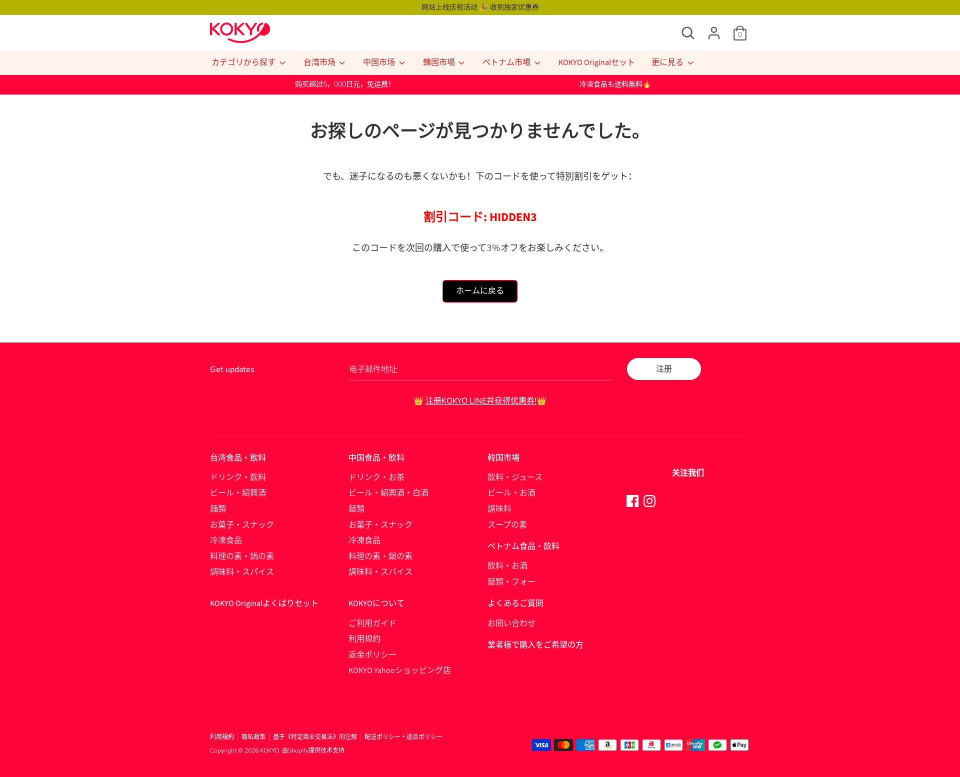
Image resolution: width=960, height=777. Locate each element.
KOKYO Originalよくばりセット (264, 603)
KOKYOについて (376, 603)
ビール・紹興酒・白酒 (388, 493)
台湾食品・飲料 (238, 458)
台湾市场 (320, 62)
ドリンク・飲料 (238, 477)
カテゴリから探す (244, 62)
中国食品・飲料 (376, 458)
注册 (664, 369)
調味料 (500, 509)
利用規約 (364, 639)
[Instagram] (650, 500)
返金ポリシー (372, 655)
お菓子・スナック (242, 525)
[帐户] (714, 29)
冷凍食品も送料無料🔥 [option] (615, 84)
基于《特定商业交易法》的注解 (315, 737)
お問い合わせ (512, 623)
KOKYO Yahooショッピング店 (399, 670)
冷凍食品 (226, 540)
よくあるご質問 (516, 603)
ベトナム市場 (507, 62)
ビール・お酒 (512, 493)
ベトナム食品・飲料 (524, 546)
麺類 (218, 509)
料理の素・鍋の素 (242, 556)
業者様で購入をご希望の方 (536, 645)
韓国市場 (439, 62)
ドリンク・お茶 (376, 477)
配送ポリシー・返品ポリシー (403, 737)
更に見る (668, 62)
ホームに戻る (480, 291)
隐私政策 (254, 737)
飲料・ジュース (515, 477)
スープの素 (507, 525)
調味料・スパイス (242, 572)
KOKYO (269, 750)
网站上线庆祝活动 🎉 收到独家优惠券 (480, 7)
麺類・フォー (512, 582)
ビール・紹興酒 (238, 493)
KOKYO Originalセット (596, 62)
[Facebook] (632, 500)
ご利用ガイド (372, 623)
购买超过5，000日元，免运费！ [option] (345, 84)
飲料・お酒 (508, 566)
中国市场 (379, 62)
